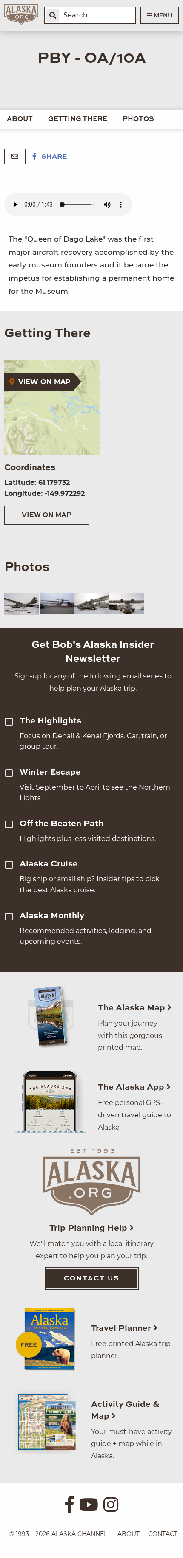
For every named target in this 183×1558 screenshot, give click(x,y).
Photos (138, 119)
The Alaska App (132, 1087)
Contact (162, 1534)
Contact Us (92, 1278)
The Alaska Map (132, 1008)
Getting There (77, 119)
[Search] (52, 15)
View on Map (46, 515)
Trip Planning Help (89, 1228)
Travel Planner (122, 1329)
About (20, 119)
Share (53, 157)
